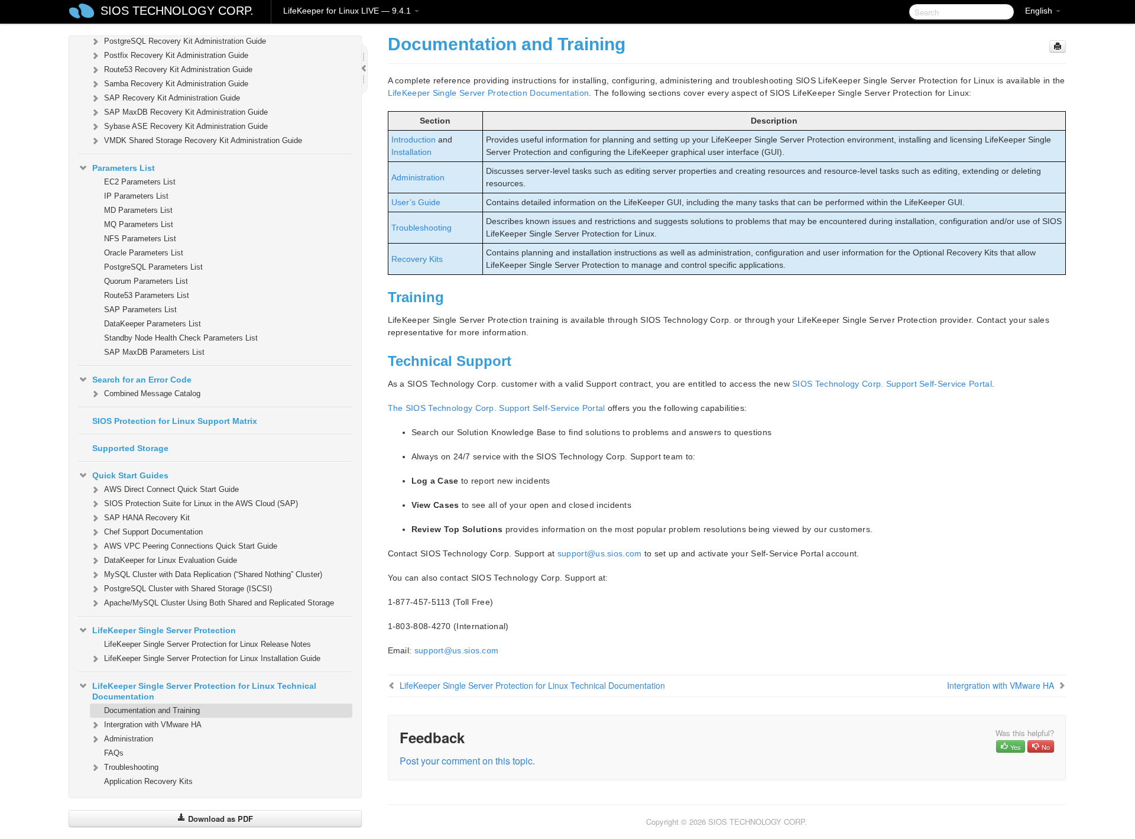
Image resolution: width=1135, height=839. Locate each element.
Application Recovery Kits (148, 781)
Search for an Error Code (142, 379)
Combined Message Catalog (152, 393)
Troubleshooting (131, 767)
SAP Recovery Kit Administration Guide (172, 97)
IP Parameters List (136, 196)
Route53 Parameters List (146, 295)
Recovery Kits (417, 259)
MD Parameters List (138, 210)
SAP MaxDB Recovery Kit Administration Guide (186, 112)
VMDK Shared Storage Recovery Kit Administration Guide (203, 140)
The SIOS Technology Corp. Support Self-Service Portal (496, 408)
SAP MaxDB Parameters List (154, 352)
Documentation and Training (152, 710)
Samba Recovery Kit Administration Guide (176, 83)
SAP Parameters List (140, 309)
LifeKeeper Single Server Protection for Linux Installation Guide (212, 658)
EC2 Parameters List (140, 181)
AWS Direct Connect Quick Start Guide (171, 489)
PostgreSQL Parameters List (153, 267)
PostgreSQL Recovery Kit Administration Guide (185, 41)
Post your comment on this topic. (467, 760)
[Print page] (1057, 46)
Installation (411, 152)
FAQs (114, 753)
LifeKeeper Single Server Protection (164, 630)
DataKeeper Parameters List (152, 323)
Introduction (413, 139)
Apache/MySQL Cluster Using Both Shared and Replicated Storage (219, 602)
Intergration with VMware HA (153, 724)
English (1040, 10)
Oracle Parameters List (143, 252)
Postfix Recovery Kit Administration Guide (176, 55)
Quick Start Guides (130, 475)
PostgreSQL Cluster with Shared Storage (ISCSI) (188, 588)
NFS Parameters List (140, 238)
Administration (128, 738)
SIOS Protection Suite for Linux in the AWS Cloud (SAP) (201, 503)
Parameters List (123, 168)
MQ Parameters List (138, 224)
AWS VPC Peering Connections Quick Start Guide (190, 546)
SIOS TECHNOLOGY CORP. (177, 10)
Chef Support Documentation (153, 531)
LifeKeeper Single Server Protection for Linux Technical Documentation (204, 691)
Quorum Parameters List (146, 281)
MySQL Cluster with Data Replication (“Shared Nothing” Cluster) (213, 574)
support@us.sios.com (599, 553)
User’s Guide (415, 202)
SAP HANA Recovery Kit (147, 517)
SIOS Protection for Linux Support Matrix (174, 421)
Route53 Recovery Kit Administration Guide (178, 69)
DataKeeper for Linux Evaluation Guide (170, 560)
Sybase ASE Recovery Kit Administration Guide (186, 126)
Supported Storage (130, 448)
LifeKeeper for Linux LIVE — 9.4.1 (348, 10)
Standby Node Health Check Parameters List (181, 337)
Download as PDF (219, 818)
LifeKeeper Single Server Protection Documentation (488, 93)
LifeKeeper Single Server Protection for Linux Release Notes (207, 644)
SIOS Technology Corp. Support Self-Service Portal (892, 383)
